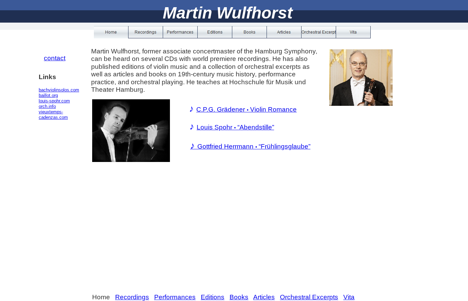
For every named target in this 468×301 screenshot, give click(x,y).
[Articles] (284, 32)
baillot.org (48, 95)
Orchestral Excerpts (309, 297)
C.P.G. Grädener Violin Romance (246, 109)
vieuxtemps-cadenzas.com (53, 114)
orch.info (47, 106)
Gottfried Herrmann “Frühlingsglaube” (250, 146)
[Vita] (353, 32)
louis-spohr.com (54, 100)
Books (239, 297)
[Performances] (180, 32)
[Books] (249, 32)
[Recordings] (145, 32)
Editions (212, 297)
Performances (175, 297)
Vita (349, 297)
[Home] (111, 32)
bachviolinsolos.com (59, 89)
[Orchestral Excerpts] (318, 32)
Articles (264, 297)
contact (54, 58)
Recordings (132, 297)
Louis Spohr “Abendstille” (235, 127)
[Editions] (215, 32)
